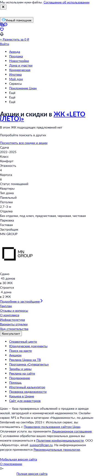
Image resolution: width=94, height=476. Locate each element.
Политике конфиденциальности (60, 440)
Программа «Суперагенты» (29, 364)
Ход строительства (14, 329)
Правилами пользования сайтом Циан (52, 427)
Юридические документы (28, 346)
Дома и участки (20, 65)
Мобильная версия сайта (18, 459)
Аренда (14, 51)
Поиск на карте (20, 350)
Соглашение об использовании (66, 2)
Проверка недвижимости (28, 391)
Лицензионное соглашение (72, 431)
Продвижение (19, 378)
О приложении (11, 464)
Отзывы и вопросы (14, 310)
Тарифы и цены (20, 369)
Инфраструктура (12, 319)
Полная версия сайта (31, 473)
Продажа (16, 56)
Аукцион (15, 355)
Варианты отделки (14, 324)
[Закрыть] (3, 7)
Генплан (6, 306)
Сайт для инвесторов (25, 401)
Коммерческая (19, 70)
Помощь (15, 382)
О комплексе (9, 315)
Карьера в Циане (21, 396)
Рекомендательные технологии (57, 449)
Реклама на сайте (22, 373)
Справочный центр (23, 341)
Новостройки (19, 61)
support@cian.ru (41, 445)
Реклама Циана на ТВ (25, 360)
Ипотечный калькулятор (27, 387)
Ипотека (15, 74)
